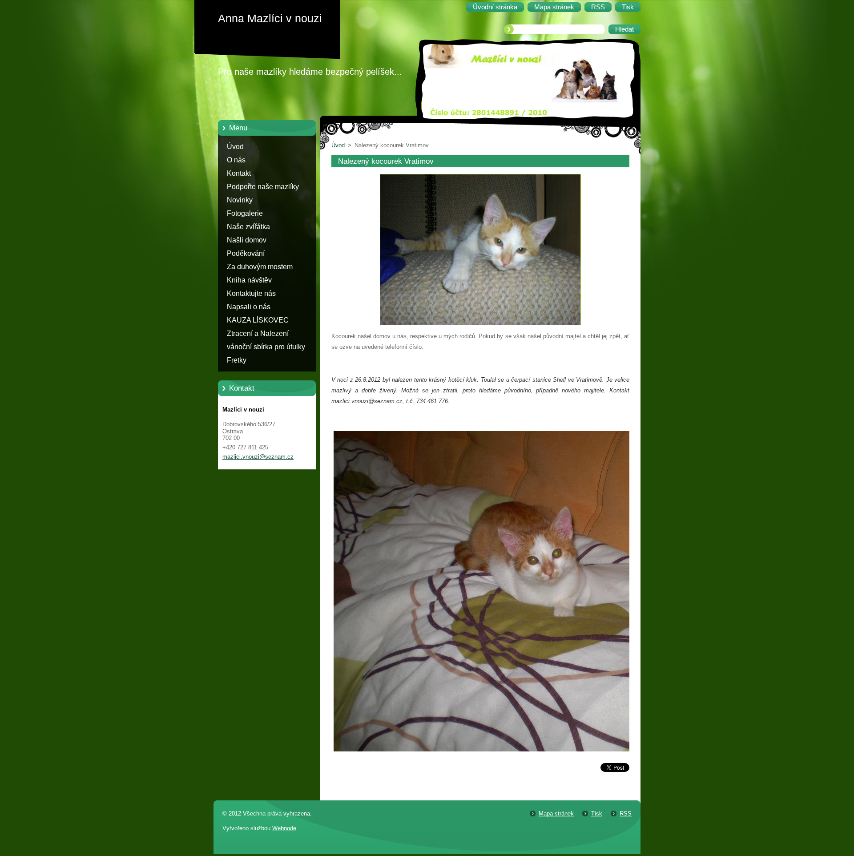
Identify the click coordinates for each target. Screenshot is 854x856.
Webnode (284, 828)
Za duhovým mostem (260, 267)
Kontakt (239, 173)
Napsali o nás (248, 307)
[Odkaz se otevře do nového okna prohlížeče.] (480, 325)
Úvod (235, 146)
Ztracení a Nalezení (258, 333)
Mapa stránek (556, 813)
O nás (236, 160)
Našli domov (246, 240)
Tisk (596, 813)
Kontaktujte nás (251, 293)
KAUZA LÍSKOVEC (258, 320)
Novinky (240, 200)
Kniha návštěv (249, 280)
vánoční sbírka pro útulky (266, 347)
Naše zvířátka (248, 226)
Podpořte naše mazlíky (263, 186)
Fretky (236, 360)
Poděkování (246, 253)
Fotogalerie (245, 213)
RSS (626, 813)
